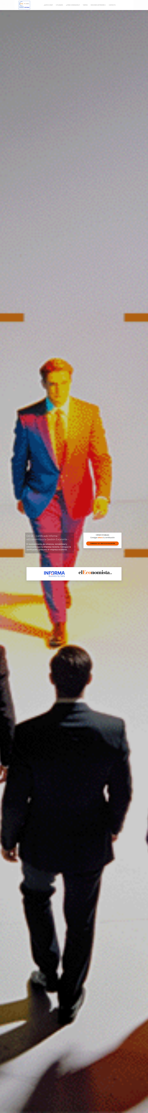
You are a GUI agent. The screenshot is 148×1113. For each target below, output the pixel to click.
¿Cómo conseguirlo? (73, 5)
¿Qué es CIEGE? (48, 5)
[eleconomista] (95, 572)
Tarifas (85, 5)
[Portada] (28, 5)
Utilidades (59, 5)
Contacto (112, 5)
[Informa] (54, 574)
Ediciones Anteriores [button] (98, 5)
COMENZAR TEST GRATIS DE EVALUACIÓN (102, 543)
